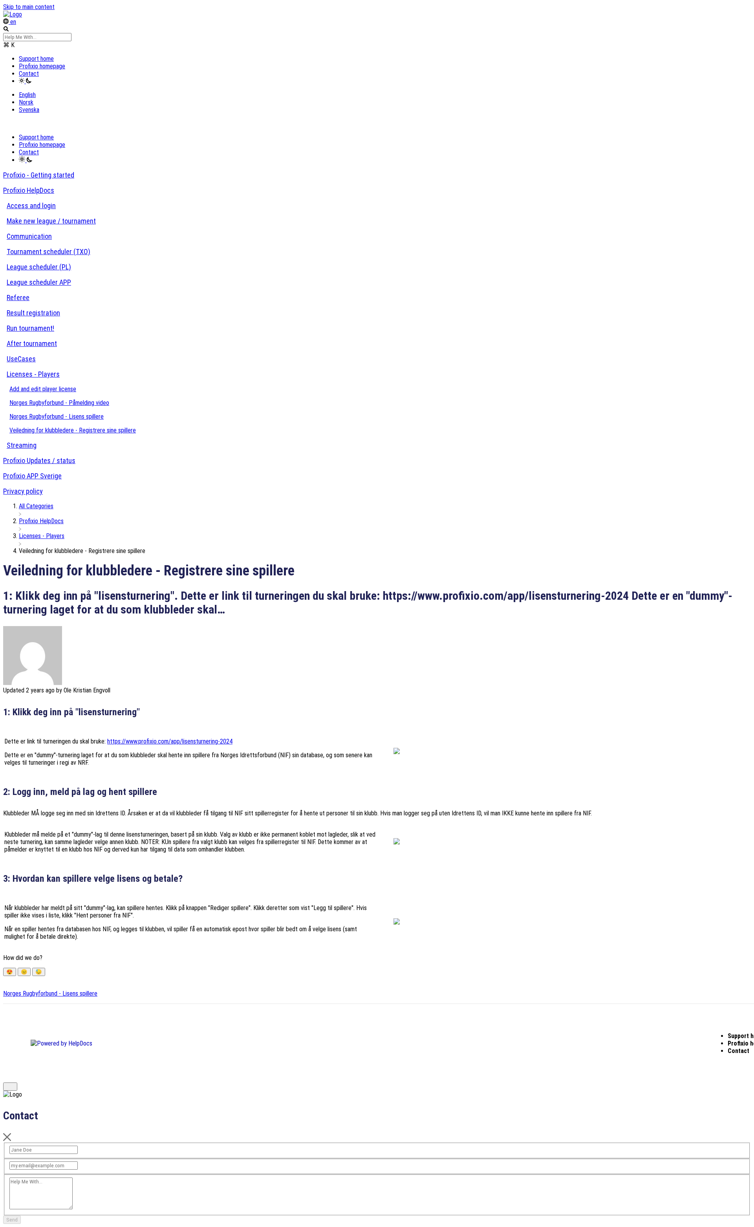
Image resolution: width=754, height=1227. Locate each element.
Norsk (26, 102)
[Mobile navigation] (7, 123)
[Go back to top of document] (10, 1086)
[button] (25, 81)
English (27, 95)
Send (12, 1220)
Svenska (29, 110)
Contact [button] (29, 73)
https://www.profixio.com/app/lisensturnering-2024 (169, 741)
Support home (36, 58)
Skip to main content (29, 7)
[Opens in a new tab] (61, 1043)
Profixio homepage (42, 66)
